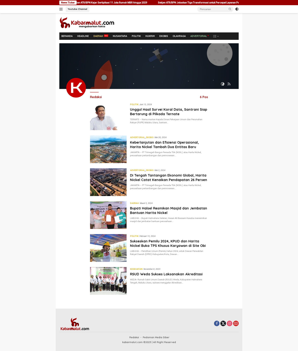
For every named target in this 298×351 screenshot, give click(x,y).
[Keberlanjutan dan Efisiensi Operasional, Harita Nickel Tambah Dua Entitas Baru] (108, 149)
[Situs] (222, 84)
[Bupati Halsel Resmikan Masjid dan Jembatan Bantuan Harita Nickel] (108, 215)
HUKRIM (150, 36)
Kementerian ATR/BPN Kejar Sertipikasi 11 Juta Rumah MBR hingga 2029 (94, 2)
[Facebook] (217, 324)
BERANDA (67, 36)
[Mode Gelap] (237, 9)
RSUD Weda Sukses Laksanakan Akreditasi (166, 274)
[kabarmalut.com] (92, 22)
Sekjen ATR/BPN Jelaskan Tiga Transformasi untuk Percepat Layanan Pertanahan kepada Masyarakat (202, 2)
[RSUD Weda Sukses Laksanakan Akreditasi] (108, 281)
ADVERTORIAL (198, 36)
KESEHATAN (136, 269)
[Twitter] (223, 324)
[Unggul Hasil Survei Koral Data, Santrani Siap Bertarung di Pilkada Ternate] (108, 116)
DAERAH (98, 36)
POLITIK (136, 36)
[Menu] (61, 9)
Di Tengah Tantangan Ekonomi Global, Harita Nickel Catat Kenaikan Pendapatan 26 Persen (168, 177)
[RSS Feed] (229, 84)
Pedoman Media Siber (156, 337)
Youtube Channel (77, 9)
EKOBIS (163, 36)
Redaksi (134, 337)
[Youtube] (236, 324)
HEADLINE (83, 36)
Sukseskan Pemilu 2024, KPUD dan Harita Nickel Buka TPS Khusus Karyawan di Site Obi (168, 243)
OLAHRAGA (179, 36)
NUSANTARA (120, 36)
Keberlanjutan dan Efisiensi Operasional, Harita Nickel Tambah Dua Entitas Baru (164, 144)
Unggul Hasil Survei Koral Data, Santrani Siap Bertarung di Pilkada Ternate (168, 111)
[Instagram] (229, 324)
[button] (230, 9)
